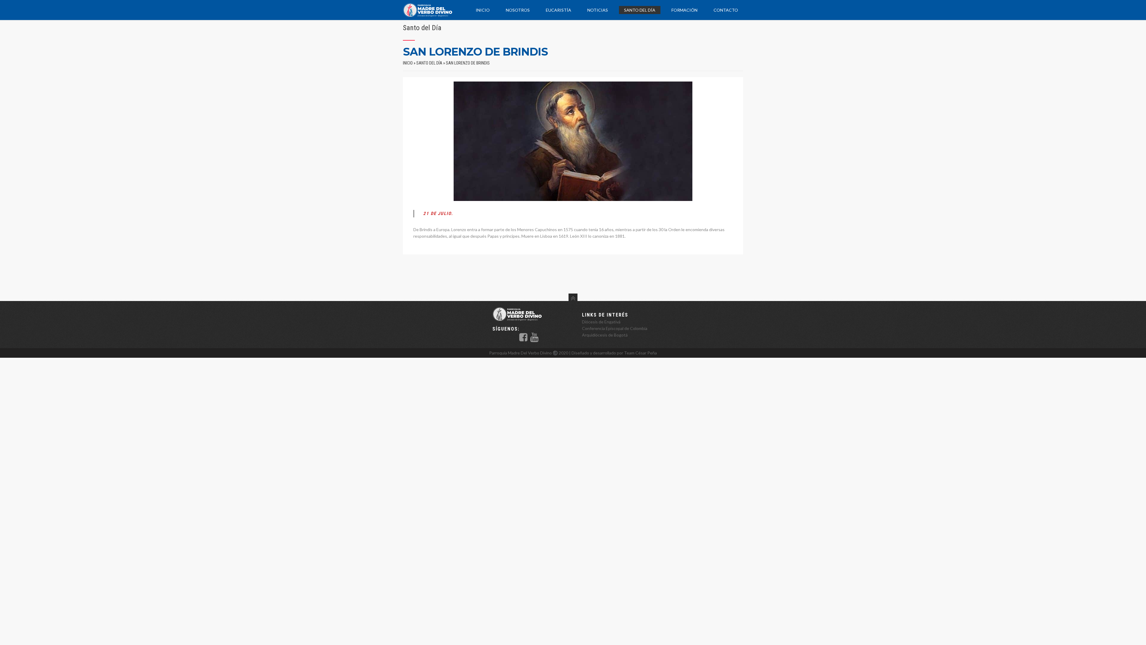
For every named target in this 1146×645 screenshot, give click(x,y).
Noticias (597, 10)
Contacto (726, 10)
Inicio (483, 10)
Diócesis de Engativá (601, 321)
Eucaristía (558, 10)
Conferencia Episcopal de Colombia (614, 328)
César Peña (646, 352)
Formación (684, 10)
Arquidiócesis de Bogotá (605, 334)
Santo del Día (639, 10)
